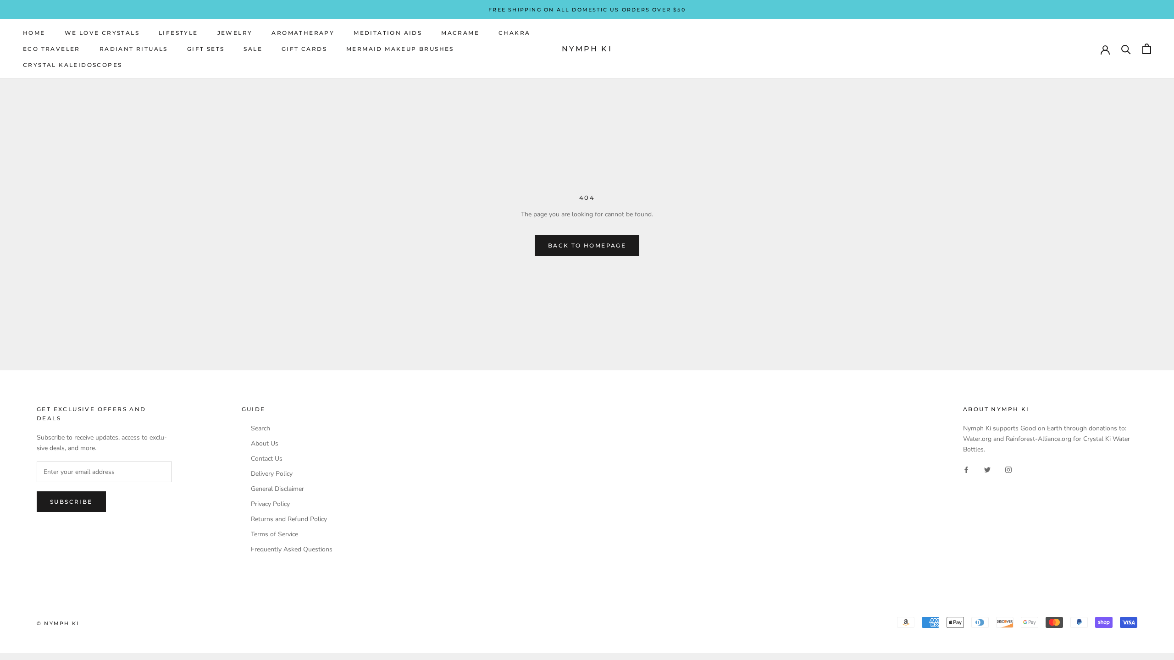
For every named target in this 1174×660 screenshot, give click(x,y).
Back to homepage (587, 245)
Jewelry (235, 32)
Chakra (514, 32)
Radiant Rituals (134, 48)
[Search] (1126, 49)
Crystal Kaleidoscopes (72, 64)
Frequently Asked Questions (291, 549)
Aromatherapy (302, 32)
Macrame (460, 32)
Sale (253, 48)
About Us (264, 444)
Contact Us (266, 459)
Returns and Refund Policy (289, 519)
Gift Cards (304, 48)
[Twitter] (987, 469)
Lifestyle (178, 32)
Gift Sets (206, 48)
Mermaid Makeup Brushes (400, 48)
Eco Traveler (51, 48)
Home (34, 32)
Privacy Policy (270, 504)
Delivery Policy (272, 474)
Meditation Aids (388, 32)
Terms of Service (274, 534)
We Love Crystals (102, 32)
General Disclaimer (277, 489)
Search (260, 428)
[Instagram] (1008, 469)
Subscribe (71, 501)
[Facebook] (966, 469)
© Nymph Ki (58, 623)
